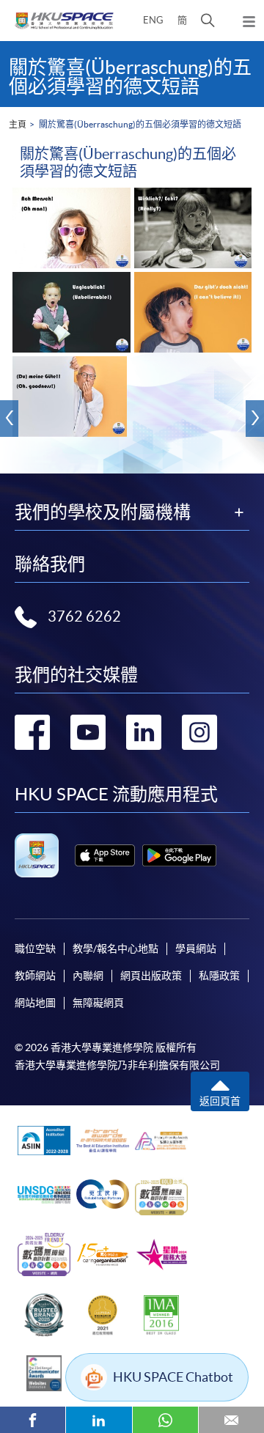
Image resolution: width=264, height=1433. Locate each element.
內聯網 (88, 975)
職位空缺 (35, 948)
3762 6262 (84, 616)
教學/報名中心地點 (115, 948)
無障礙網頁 (98, 1003)
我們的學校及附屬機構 (103, 512)
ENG (153, 20)
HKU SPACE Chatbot (173, 1377)
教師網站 (35, 975)
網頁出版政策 (151, 975)
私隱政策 (219, 975)
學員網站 (195, 948)
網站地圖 (35, 1003)
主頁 (17, 124)
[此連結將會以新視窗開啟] (105, 855)
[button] (208, 20)
